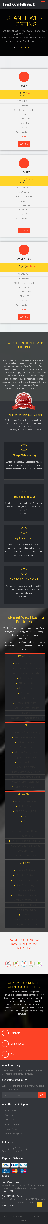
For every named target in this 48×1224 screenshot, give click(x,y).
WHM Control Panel (26, 663)
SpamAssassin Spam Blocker (26, 771)
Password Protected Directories (26, 717)
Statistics (25, 863)
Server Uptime (11, 1138)
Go (41, 1095)
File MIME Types (26, 698)
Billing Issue (18, 1043)
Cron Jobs (26, 693)
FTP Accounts (25, 683)
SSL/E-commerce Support (26, 831)
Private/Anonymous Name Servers (26, 668)
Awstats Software (26, 870)
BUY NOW (24, 144)
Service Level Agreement (15, 1134)
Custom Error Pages (25, 703)
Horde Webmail (26, 762)
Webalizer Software (26, 875)
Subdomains (25, 678)
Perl (26, 816)
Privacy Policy (11, 1129)
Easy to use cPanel (24, 538)
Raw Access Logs (26, 885)
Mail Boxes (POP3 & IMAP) (26, 732)
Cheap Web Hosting (24, 455)
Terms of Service (12, 1124)
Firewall (26, 914)
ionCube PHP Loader (26, 855)
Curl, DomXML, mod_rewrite (25, 845)
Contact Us (9, 1120)
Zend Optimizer (26, 850)
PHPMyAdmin (25, 806)
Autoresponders (25, 742)
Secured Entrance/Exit (25, 900)
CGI (26, 826)
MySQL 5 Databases (25, 801)
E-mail (25, 725)
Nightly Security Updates (26, 924)
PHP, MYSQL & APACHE (24, 579)
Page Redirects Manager (26, 707)
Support (15, 1033)
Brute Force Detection (25, 919)
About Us (9, 1115)
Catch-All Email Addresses (25, 781)
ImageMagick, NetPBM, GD (26, 840)
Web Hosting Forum (13, 1110)
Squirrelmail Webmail (26, 757)
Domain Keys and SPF (25, 786)
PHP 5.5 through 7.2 (26, 811)
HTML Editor (26, 688)
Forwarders (26, 747)
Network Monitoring (25, 909)
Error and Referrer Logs (26, 880)
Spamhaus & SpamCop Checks (26, 776)
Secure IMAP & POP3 (26, 737)
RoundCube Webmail (26, 767)
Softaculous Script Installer (26, 673)
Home (16, 48)
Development (24, 794)
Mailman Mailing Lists (26, 752)
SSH (25, 821)
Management (24, 656)
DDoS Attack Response (26, 895)
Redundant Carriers (26, 904)
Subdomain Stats (26, 890)
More (24, 136)
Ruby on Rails (26, 835)
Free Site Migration (24, 496)
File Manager (26, 712)
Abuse (14, 1054)
